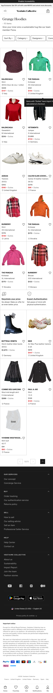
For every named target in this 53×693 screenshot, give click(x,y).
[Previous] (20, 461)
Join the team (10, 571)
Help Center (9, 542)
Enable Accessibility (26, 1)
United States (27, 679)
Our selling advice (12, 521)
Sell (6, 513)
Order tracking (11, 496)
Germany (36, 679)
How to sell (9, 517)
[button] (48, 11)
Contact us (9, 546)
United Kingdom (15, 679)
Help (6, 538)
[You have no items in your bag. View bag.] (48, 11)
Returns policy (10, 504)
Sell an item (9, 525)
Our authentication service (16, 500)
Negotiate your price (11, 298)
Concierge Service (12, 483)
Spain (42, 679)
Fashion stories (11, 575)
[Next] (32, 461)
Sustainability (10, 563)
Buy (6, 492)
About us (8, 559)
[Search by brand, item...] (5, 11)
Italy (47, 679)
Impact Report (10, 567)
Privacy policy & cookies (25, 615)
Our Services (11, 474)
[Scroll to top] (42, 461)
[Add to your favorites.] (23, 79)
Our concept (10, 479)
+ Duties (9, 90)
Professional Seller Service (16, 529)
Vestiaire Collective (15, 555)
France (6, 679)
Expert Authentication (37, 298)
